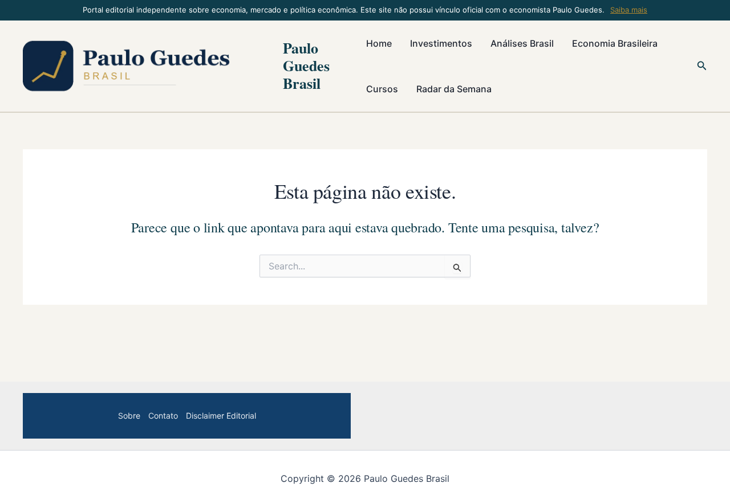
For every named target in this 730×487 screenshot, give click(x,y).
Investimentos (441, 43)
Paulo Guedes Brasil (306, 65)
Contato (163, 415)
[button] (702, 66)
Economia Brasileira (615, 43)
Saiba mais (628, 9)
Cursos (382, 89)
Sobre (129, 415)
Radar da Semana (454, 89)
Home (379, 43)
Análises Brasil (522, 43)
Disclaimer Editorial (221, 415)
